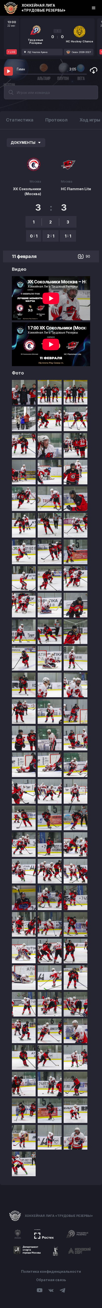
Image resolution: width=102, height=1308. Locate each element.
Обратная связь (51, 1280)
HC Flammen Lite (76, 189)
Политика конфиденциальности (51, 1271)
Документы (23, 142)
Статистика (19, 119)
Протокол (56, 119)
